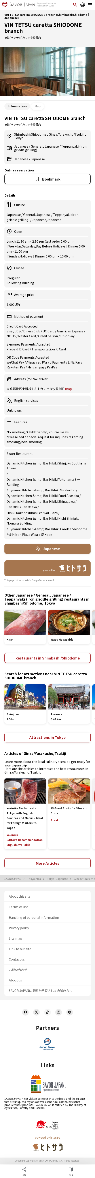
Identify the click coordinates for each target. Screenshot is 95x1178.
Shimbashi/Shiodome (30, 134)
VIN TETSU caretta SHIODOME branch (43, 28)
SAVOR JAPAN (13, 878)
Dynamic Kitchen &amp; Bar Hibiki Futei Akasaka (43, 495)
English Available (18, 844)
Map (37, 106)
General (37, 146)
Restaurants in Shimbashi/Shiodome (47, 658)
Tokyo (18, 138)
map (68, 388)
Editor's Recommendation (25, 840)
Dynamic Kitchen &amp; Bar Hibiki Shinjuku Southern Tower (46, 465)
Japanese (21, 146)
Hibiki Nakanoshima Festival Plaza (32, 513)
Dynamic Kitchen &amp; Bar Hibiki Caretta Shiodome (47, 529)
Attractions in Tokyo (47, 737)
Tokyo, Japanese (57, 878)
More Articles (47, 863)
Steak (55, 820)
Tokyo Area (34, 878)
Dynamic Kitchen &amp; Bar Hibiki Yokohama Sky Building (43, 481)
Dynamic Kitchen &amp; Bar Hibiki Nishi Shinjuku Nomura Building (43, 520)
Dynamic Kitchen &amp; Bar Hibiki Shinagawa (41, 501)
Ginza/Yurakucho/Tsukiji (67, 134)
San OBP (13, 507)
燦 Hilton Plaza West (23, 534)
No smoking (16, 432)
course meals (59, 432)
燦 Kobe (46, 534)
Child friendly (37, 432)
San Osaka (29, 507)
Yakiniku (12, 835)
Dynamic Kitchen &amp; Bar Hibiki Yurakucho (41, 490)
